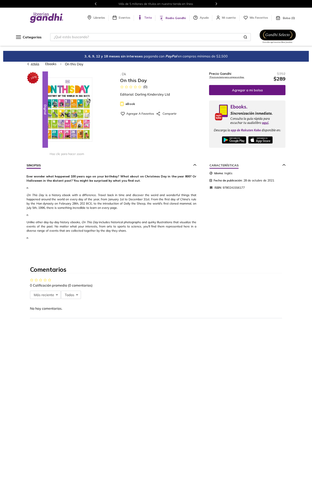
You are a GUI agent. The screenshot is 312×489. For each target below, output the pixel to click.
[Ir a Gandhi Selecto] (277, 44)
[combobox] (150, 37)
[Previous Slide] (95, 3)
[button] (66, 109)
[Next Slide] (216, 3)
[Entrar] (229, 17)
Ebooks (50, 64)
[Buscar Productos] (245, 37)
